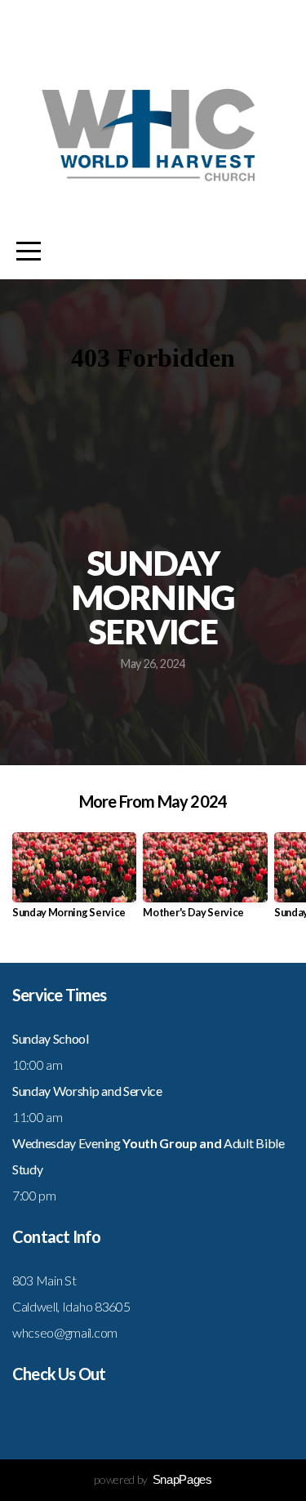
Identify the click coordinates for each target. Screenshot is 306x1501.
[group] (74, 881)
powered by (152, 1479)
